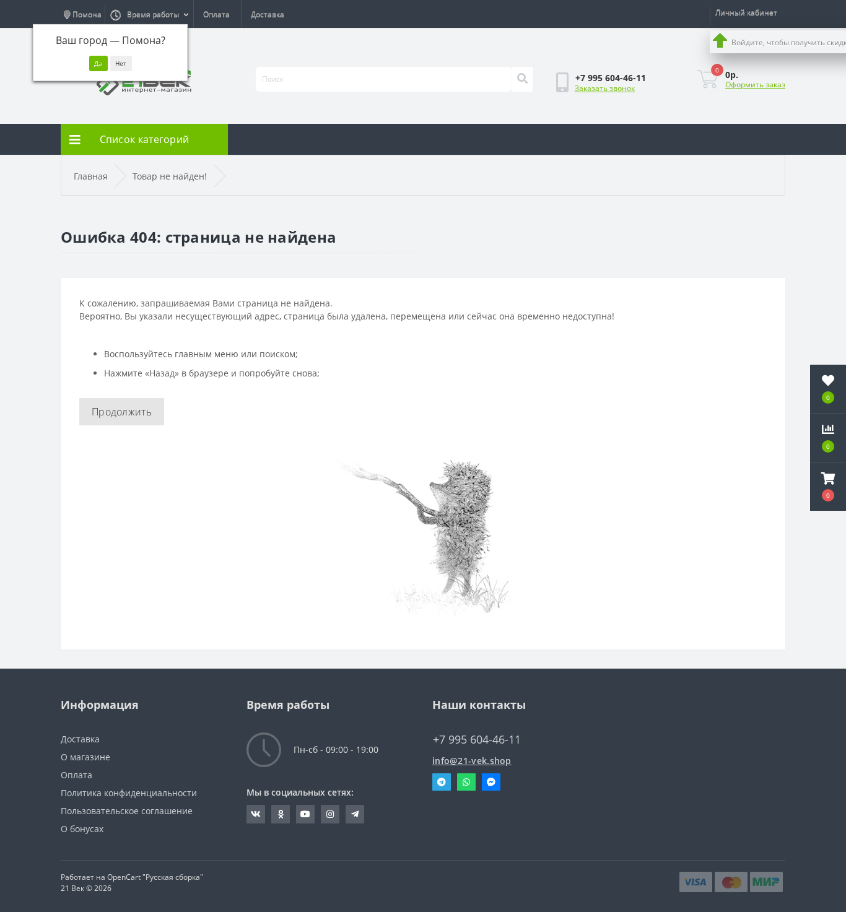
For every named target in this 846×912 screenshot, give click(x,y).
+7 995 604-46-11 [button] (477, 739)
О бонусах (82, 829)
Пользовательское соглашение (127, 811)
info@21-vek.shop (472, 761)
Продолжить (122, 412)
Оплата (216, 14)
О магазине (85, 757)
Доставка (267, 14)
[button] (828, 487)
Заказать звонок (605, 88)
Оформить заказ (755, 84)
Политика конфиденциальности (129, 793)
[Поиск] (522, 79)
